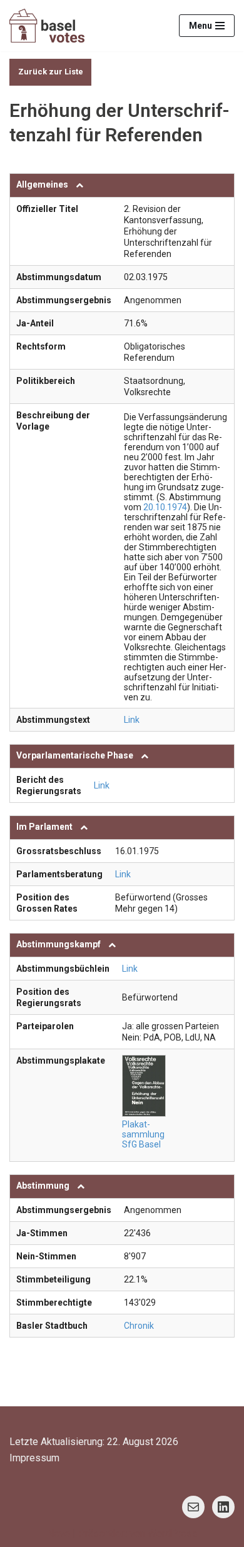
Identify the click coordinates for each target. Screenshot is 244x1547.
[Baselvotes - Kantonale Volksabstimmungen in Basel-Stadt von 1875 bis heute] (46, 26)
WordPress (173, 1533)
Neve (58, 1533)
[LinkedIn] (223, 1507)
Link (132, 720)
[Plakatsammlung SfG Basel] (145, 1086)
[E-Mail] (193, 1507)
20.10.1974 (165, 507)
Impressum (34, 1458)
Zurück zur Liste (50, 71)
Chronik (139, 1326)
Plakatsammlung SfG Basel (143, 1134)
